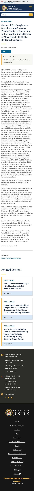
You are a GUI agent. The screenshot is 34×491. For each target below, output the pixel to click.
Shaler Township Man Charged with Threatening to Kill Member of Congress (16, 286)
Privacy (17, 446)
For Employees (17, 450)
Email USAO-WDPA (10, 371)
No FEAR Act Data (17, 458)
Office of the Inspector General (17, 454)
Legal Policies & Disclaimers (17, 442)
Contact (16, 483)
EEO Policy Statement (17, 462)
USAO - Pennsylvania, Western (11, 258)
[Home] (12, 10)
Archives (17, 430)
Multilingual (17, 470)
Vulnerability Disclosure (17, 466)
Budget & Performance (17, 425)
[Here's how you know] (17, 2)
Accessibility (17, 438)
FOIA (17, 434)
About (17, 422)
